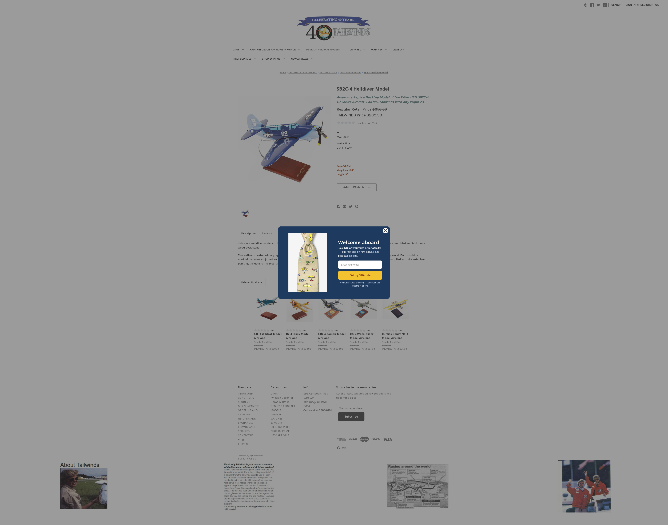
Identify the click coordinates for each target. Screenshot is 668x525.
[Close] (385, 230)
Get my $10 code (360, 275)
